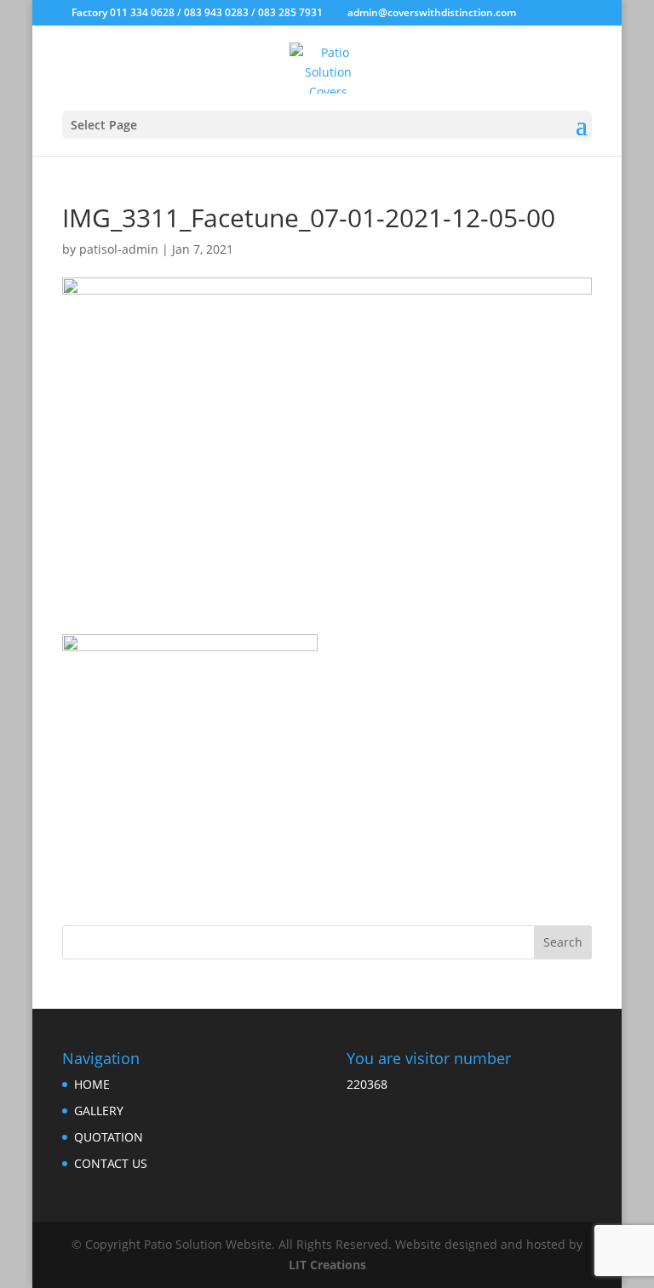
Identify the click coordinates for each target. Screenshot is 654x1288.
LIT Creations (327, 1265)
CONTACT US (110, 1163)
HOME (92, 1084)
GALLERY (98, 1110)
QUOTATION (108, 1137)
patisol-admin (118, 249)
